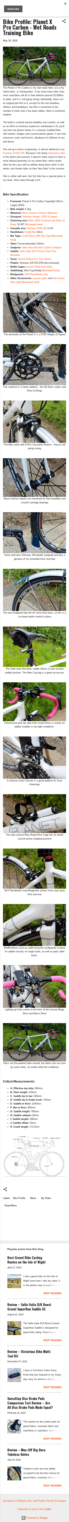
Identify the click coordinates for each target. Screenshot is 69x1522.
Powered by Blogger (37, 1517)
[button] (64, 21)
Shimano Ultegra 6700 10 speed (39, 216)
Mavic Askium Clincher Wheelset (39, 213)
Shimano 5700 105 (37, 228)
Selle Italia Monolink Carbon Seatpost (42, 247)
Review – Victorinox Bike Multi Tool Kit (28, 1353)
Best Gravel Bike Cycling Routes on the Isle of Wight (26, 1259)
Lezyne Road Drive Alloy (39, 266)
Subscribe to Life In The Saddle (34, 1509)
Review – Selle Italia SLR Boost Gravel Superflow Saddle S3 (29, 1306)
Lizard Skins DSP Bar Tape (36, 235)
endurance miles (56, 153)
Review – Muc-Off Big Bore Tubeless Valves (26, 1452)
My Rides (46, 1198)
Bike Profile (19, 1198)
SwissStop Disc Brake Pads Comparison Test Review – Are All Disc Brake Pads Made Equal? (30, 1403)
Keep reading (52, 1293)
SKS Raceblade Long (36, 274)
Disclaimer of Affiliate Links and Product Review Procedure (34, 1500)
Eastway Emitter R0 (13, 153)
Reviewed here (34, 224)
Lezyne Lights (40, 278)
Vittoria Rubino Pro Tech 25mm (34, 259)
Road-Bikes (11, 1205)
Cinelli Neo (30, 232)
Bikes (33, 1198)
